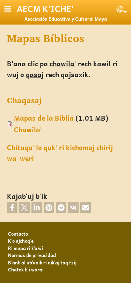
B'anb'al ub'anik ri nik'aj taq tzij (42, 262)
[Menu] (12, 10)
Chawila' (28, 129)
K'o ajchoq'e (21, 240)
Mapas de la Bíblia (44, 118)
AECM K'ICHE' (45, 8)
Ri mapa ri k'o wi (25, 248)
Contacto (18, 233)
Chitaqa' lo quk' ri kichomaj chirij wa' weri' (60, 153)
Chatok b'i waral (26, 269)
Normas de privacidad (32, 255)
